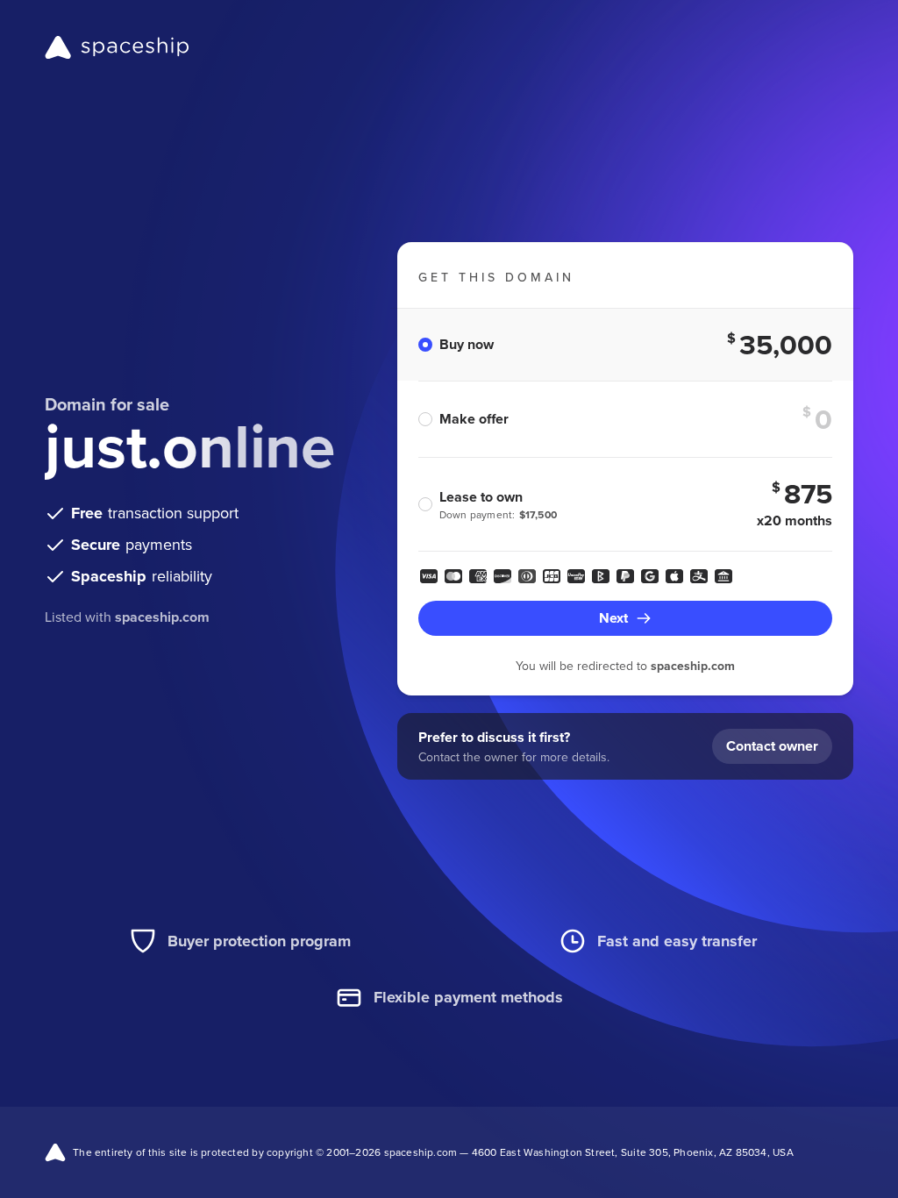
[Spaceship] (117, 47)
